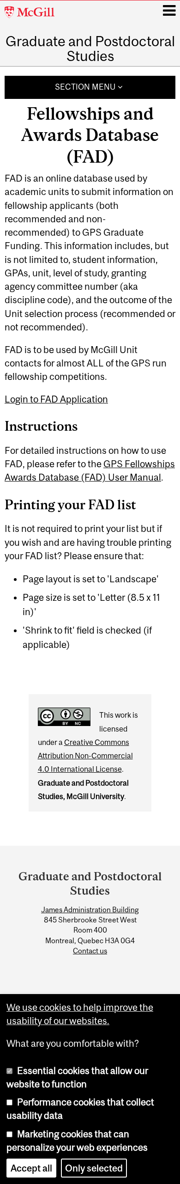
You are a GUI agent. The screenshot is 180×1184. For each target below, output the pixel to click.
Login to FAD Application (56, 399)
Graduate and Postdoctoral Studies (90, 48)
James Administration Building (90, 909)
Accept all (31, 1168)
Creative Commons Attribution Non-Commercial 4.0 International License (85, 756)
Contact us (90, 950)
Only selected (94, 1168)
